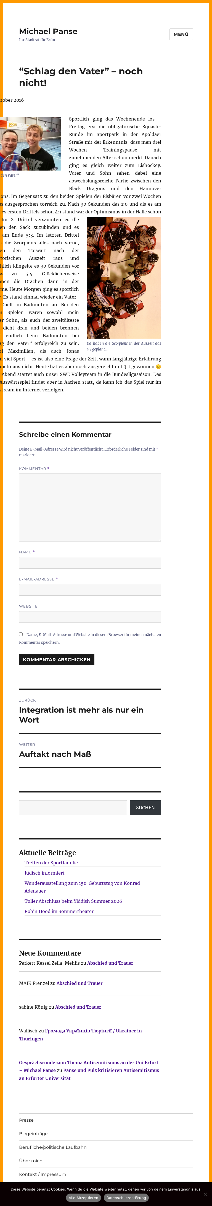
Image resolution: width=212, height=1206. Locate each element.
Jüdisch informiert (45, 873)
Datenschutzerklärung (126, 1197)
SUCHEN (145, 807)
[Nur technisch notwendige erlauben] (205, 1194)
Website (28, 606)
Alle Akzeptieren (83, 1197)
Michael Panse (48, 31)
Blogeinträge (33, 1133)
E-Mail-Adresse (38, 579)
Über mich (31, 1160)
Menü (181, 34)
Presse (26, 1120)
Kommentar (34, 468)
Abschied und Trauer (110, 963)
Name (27, 552)
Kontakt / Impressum (42, 1174)
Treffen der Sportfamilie (51, 862)
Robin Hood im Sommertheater (59, 911)
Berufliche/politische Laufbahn (53, 1147)
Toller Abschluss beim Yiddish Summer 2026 (73, 901)
